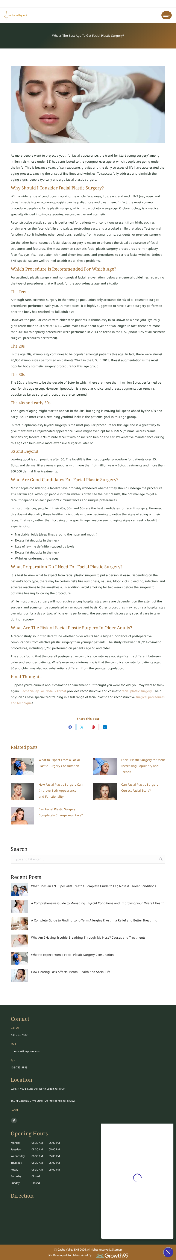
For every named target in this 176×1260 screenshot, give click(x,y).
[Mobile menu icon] (166, 15)
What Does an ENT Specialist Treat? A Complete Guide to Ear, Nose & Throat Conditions (93, 886)
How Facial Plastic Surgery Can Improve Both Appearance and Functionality (61, 790)
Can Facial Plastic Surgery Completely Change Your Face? (61, 812)
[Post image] (22, 766)
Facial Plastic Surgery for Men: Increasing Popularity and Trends (143, 766)
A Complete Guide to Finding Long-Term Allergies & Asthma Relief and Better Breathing (94, 920)
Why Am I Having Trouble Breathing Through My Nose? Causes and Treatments (88, 937)
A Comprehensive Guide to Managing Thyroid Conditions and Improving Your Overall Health (97, 903)
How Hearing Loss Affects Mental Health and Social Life (71, 972)
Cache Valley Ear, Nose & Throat (43, 691)
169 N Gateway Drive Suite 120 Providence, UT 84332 (43, 1101)
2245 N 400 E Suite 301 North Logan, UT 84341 (39, 1089)
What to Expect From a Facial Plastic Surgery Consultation (59, 763)
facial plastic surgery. (137, 691)
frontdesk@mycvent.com (25, 1051)
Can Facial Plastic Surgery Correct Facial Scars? (139, 787)
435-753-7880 (19, 1035)
